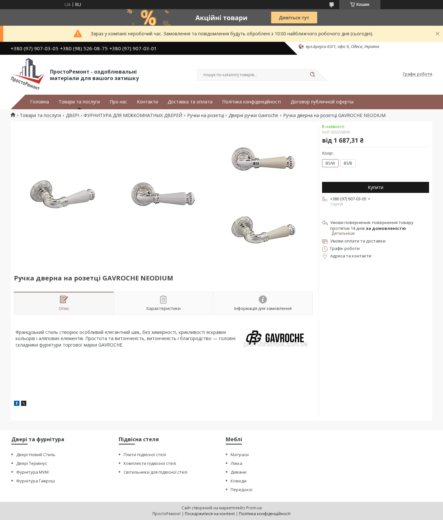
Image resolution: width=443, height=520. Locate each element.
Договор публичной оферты (322, 102)
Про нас (118, 102)
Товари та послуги (79, 102)
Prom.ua (254, 508)
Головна (39, 102)
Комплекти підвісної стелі (150, 463)
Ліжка (236, 463)
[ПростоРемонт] (27, 74)
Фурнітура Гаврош (35, 481)
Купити (375, 187)
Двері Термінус (31, 463)
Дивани (238, 472)
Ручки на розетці (205, 115)
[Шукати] (312, 75)
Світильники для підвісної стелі (155, 472)
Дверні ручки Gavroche (253, 115)
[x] (23, 404)
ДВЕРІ (72, 115)
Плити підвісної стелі (145, 454)
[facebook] (16, 404)
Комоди (238, 481)
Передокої (241, 489)
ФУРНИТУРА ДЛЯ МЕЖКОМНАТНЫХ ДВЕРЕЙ (133, 115)
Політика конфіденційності (251, 102)
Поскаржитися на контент (210, 513)
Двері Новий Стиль (35, 454)
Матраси (240, 454)
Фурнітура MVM (32, 472)
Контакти (147, 102)
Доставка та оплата (190, 102)
